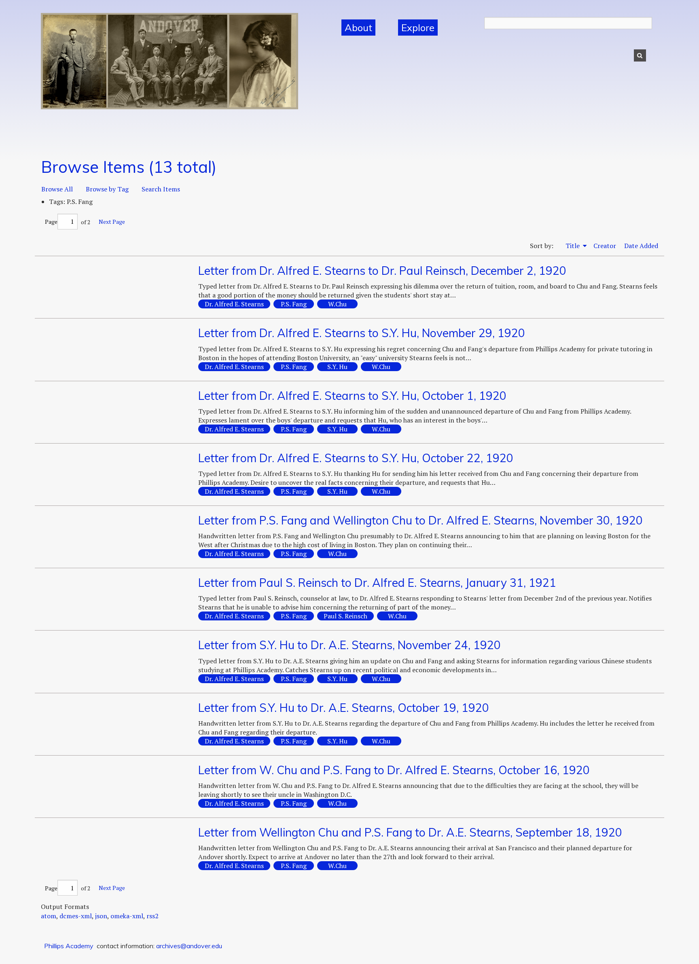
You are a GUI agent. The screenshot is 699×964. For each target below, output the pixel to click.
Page (51, 221)
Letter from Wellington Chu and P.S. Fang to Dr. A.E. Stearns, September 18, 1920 (410, 832)
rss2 (152, 915)
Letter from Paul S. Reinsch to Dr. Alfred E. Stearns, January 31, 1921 (377, 582)
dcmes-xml (75, 915)
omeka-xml (126, 915)
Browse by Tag (107, 189)
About (358, 27)
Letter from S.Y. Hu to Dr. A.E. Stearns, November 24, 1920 (349, 645)
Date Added (641, 245)
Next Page (112, 221)
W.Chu (337, 303)
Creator (604, 245)
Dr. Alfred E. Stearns (234, 303)
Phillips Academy (68, 946)
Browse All (57, 189)
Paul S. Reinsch (345, 616)
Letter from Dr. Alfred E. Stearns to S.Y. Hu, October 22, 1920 (355, 458)
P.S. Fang (294, 303)
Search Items (161, 189)
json (101, 915)
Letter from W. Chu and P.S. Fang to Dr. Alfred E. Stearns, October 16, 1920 (394, 770)
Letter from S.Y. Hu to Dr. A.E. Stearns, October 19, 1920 (343, 708)
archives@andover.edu (189, 946)
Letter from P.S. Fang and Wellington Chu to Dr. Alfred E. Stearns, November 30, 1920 (420, 520)
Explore (417, 27)
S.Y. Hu (337, 366)
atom (48, 915)
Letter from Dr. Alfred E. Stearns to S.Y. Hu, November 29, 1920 (361, 333)
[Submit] (640, 55)
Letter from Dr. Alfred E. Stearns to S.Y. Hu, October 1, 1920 (352, 396)
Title (573, 245)
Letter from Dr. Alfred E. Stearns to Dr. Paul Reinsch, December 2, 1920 (382, 270)
